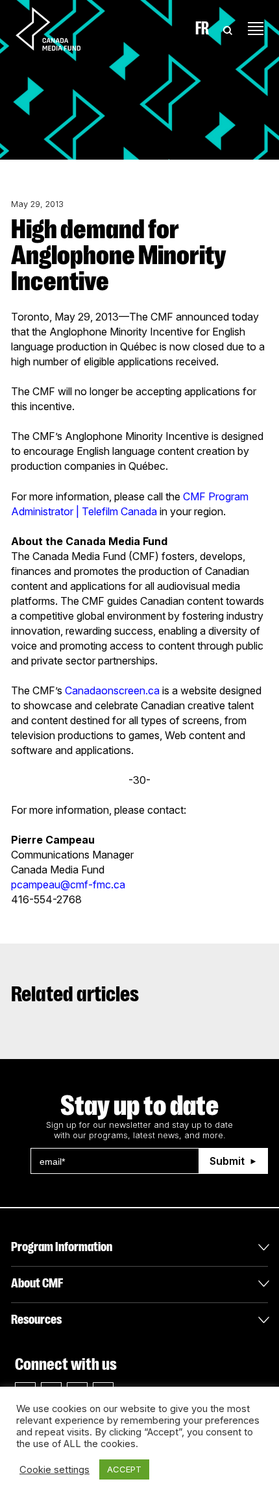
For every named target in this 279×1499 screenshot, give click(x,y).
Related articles (75, 994)
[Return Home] (59, 29)
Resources (36, 1319)
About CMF (37, 1283)
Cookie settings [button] (54, 1470)
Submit (227, 1160)
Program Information (61, 1246)
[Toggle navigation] (255, 28)
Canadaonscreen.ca (112, 690)
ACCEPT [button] (124, 1469)
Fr (202, 28)
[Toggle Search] (228, 28)
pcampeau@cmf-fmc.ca (68, 884)
